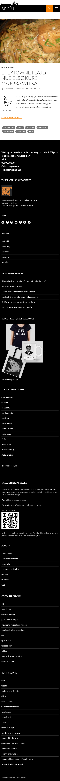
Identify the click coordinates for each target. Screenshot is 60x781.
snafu (7, 8)
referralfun (6, 444)
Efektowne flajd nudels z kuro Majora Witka (23, 78)
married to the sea (9, 738)
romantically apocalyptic (12, 764)
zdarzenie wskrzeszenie (24, 291)
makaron (42, 128)
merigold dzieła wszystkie (12, 630)
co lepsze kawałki (9, 614)
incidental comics (9, 748)
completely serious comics (13, 743)
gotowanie (9, 128)
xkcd (3, 722)
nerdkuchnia (8, 68)
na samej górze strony (28, 200)
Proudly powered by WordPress (13, 777)
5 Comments (34, 89)
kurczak (30, 128)
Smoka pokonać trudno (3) (20, 307)
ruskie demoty (7, 449)
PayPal (4, 500)
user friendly (7, 701)
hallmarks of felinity (10, 691)
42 (2, 604)
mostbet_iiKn (7, 297)
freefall (4, 685)
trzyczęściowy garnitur (11, 656)
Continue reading (11, 117)
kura (20, 128)
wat (3, 585)
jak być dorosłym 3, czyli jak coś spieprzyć (27, 281)
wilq (3, 680)
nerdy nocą (6, 251)
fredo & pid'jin (7, 727)
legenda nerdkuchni (10, 569)
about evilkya (7, 553)
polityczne (6, 434)
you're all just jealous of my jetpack (17, 759)
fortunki (5, 241)
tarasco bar (6, 645)
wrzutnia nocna (8, 661)
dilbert (4, 696)
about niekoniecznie (10, 558)
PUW (3, 439)
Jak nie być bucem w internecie (19, 205)
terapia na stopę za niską (24, 302)
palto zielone (7, 428)
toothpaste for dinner (11, 733)
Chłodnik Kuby (15, 286)
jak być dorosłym (9, 465)
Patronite (5, 505)
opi (2, 635)
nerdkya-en (6, 423)
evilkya (20, 89)
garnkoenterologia (9, 619)
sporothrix (6, 640)
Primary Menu (56, 8)
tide (3, 281)
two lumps (6, 712)
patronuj (5, 257)
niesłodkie (8, 131)
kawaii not (6, 717)
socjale (4, 262)
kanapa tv (5, 407)
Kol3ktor (5, 302)
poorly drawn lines (9, 753)
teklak (4, 651)
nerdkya (5, 418)
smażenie (21, 131)
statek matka (7, 455)
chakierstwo (7, 397)
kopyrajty (5, 246)
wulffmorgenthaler (10, 706)
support (5, 579)
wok (31, 131)
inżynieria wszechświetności (14, 625)
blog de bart (6, 609)
